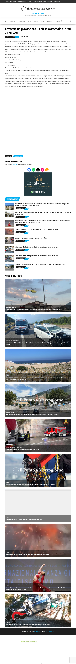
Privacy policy (22, 1)
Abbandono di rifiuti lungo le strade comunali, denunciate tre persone (37, 247)
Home (7, 1)
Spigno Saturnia (18, 156)
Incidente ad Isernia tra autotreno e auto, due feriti (31, 238)
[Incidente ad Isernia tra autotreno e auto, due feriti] (9, 240)
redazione (25, 36)
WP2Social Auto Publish (32, 663)
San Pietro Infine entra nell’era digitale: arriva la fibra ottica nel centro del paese (40, 264)
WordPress (37, 631)
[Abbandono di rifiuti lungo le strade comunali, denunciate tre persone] (9, 249)
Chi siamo (13, 1)
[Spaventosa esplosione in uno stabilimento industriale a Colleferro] (9, 232)
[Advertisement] (38, 100)
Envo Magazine (50, 631)
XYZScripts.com (46, 663)
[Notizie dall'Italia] (5, 21)
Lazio (36, 21)
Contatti (30, 1)
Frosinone (21, 21)
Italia (42, 21)
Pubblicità (57, 1)
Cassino (12, 21)
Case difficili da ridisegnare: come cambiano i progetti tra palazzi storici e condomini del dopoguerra (43, 213)
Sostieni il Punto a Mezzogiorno (43, 1)
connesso (15, 164)
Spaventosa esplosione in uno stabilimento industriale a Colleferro (36, 229)
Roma (29, 21)
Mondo (49, 21)
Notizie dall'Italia (38, 13)
